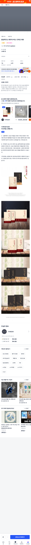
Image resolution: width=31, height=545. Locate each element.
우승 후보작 (19, 107)
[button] (20, 537)
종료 (2, 4)
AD (29, 0)
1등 (3, 107)
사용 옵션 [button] (3, 56)
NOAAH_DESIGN (22, 120)
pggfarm (12, 46)
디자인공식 (7, 120)
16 (11, 77)
